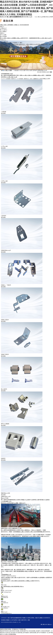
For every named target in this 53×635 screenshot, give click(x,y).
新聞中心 (2, 33)
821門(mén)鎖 (4, 146)
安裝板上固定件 (5, 319)
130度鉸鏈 (3, 111)
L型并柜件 (3, 215)
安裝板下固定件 (5, 354)
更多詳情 (3, 113)
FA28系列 (40, 78)
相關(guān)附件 (46, 78)
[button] (0, 70)
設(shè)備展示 (3, 31)
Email (36, 16)
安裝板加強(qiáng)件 (6, 250)
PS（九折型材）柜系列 (9, 78)
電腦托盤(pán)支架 (5, 493)
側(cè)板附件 (4, 389)
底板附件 (3, 458)
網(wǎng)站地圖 (42, 16)
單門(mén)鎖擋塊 (5, 423)
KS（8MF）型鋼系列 (33, 78)
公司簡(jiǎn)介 (3, 28)
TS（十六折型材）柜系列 (21, 78)
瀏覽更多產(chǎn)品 (5, 496)
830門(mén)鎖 (4, 181)
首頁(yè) (2, 26)
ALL (2, 78)
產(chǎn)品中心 (3, 29)
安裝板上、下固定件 (6, 285)
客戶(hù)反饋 (3, 34)
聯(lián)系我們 (49, 16)
